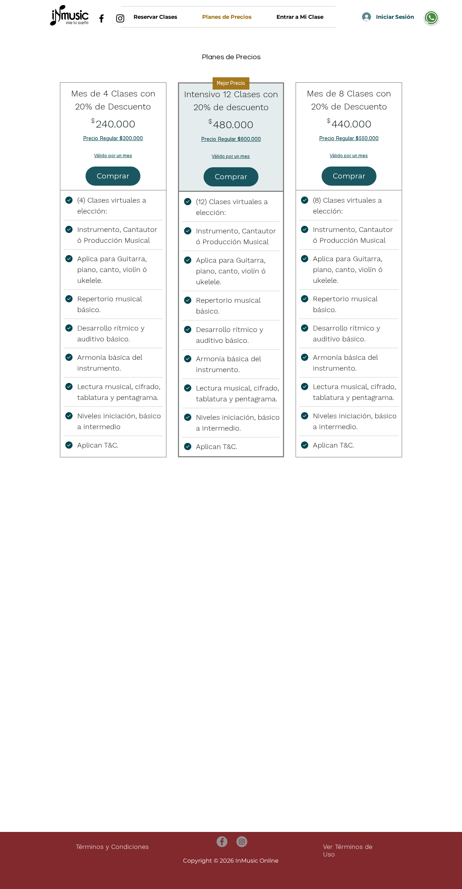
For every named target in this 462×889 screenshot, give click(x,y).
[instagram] (120, 18)
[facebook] (101, 18)
